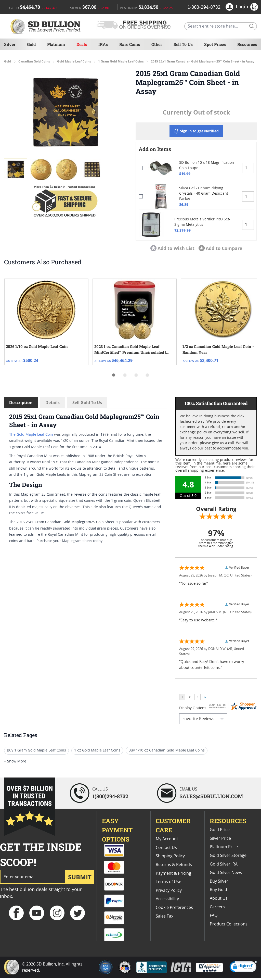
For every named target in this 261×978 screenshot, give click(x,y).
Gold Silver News (226, 873)
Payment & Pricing (173, 873)
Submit (80, 877)
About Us (219, 898)
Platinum (56, 44)
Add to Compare (224, 248)
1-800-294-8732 (204, 7)
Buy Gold (218, 890)
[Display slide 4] (147, 375)
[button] (64, 113)
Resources (247, 44)
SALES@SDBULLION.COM (211, 796)
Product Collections (228, 924)
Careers (217, 907)
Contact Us (166, 848)
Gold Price (220, 830)
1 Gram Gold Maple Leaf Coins (121, 61)
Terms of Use (168, 882)
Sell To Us (183, 44)
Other (156, 44)
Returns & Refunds (174, 865)
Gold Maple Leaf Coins (74, 61)
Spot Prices (215, 44)
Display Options (192, 708)
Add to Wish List (176, 248)
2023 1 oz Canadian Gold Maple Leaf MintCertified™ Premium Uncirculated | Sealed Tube (130, 349)
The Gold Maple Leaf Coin (31, 434)
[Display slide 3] (136, 375)
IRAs (103, 44)
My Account (167, 839)
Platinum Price (224, 847)
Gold (31, 44)
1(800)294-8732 (110, 796)
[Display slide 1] (113, 375)
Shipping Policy (170, 856)
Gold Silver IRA (224, 864)
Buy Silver (219, 881)
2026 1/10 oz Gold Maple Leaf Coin (37, 346)
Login (242, 6)
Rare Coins (129, 44)
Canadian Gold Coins (34, 61)
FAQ (213, 915)
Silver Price (220, 838)
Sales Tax (164, 916)
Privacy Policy (169, 890)
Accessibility (167, 899)
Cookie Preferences (174, 908)
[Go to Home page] (46, 26)
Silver (10, 44)
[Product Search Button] (251, 25)
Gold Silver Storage (228, 856)
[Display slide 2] (124, 375)
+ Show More (15, 761)
